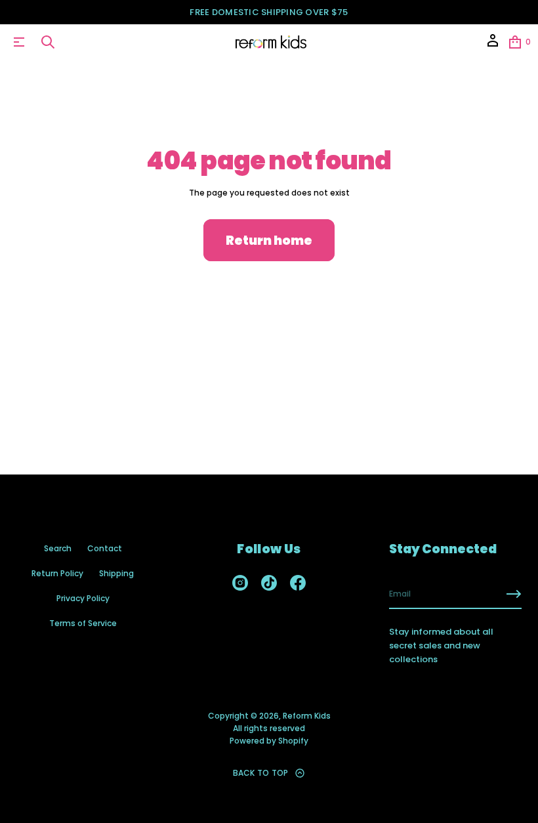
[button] (47, 42)
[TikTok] (269, 582)
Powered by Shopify (269, 740)
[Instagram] (240, 582)
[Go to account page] (493, 45)
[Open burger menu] (19, 42)
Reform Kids (307, 715)
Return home (269, 240)
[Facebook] (297, 582)
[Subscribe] (514, 594)
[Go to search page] (47, 42)
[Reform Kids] (271, 42)
